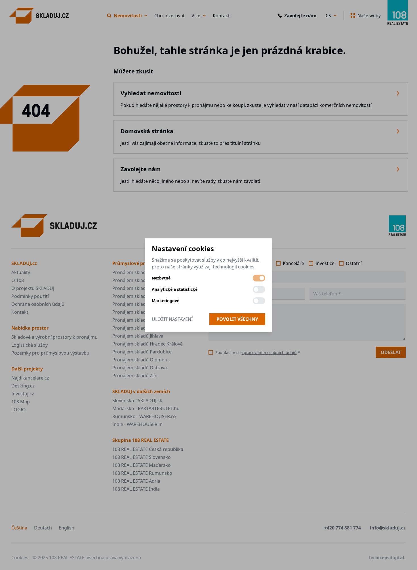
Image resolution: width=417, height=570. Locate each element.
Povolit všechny (237, 319)
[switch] (259, 278)
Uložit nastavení (172, 319)
